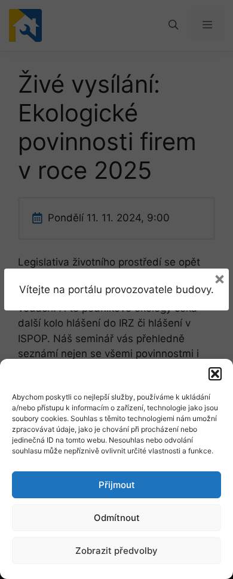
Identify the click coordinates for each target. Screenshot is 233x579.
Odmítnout (117, 517)
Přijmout (117, 484)
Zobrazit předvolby (116, 550)
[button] (215, 374)
